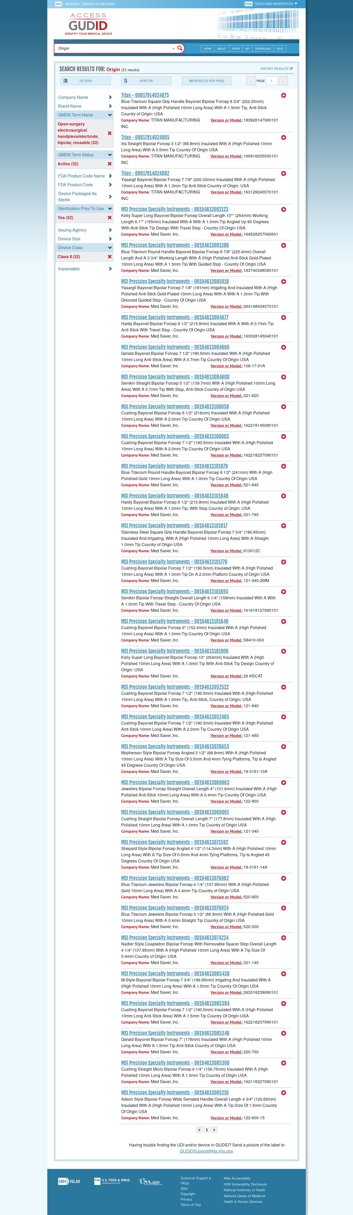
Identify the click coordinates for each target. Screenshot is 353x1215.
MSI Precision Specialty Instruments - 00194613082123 (174, 209)
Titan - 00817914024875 (145, 95)
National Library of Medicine (90, 4)
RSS (184, 1188)
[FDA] (249, 3)
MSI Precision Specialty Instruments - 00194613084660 (175, 347)
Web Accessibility (237, 1178)
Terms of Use (191, 1204)
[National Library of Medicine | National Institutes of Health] (69, 1183)
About (222, 48)
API (247, 48)
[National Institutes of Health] (60, 4)
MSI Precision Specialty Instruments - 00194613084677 (174, 317)
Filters (86, 80)
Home (208, 48)
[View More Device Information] (283, 95)
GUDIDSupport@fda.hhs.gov (206, 1151)
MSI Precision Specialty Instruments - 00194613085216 (175, 1093)
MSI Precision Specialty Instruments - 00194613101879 (174, 466)
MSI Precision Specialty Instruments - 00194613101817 (174, 526)
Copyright (188, 1193)
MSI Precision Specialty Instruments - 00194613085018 (175, 281)
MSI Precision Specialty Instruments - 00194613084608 (175, 377)
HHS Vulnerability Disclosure (245, 1184)
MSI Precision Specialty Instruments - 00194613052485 (175, 717)
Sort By (146, 80)
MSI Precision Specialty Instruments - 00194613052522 (175, 687)
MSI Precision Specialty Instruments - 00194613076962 (175, 878)
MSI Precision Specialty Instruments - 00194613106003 (175, 436)
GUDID (88, 23)
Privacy (186, 1199)
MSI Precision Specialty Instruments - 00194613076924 (175, 908)
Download (263, 48)
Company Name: (135, 120)
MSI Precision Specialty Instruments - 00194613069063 (175, 782)
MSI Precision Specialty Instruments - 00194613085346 (175, 1033)
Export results (274, 68)
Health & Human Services (243, 1201)
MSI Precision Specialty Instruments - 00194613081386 (175, 245)
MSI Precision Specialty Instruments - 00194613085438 (175, 974)
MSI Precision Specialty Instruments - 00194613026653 (175, 746)
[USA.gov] (155, 1183)
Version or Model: (226, 120)
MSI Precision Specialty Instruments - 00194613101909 (174, 651)
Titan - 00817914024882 (145, 173)
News (236, 48)
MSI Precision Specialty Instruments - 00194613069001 (175, 812)
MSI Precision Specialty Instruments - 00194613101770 (174, 562)
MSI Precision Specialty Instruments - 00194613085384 (175, 1003)
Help (280, 48)
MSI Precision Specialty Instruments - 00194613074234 (175, 938)
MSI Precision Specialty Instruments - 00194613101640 (174, 621)
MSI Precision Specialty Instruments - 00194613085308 (175, 1063)
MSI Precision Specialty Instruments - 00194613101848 (174, 496)
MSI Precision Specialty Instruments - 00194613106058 (175, 407)
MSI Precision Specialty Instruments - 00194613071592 (174, 842)
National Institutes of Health (244, 1189)
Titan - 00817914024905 (145, 137)
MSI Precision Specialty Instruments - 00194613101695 (174, 591)
